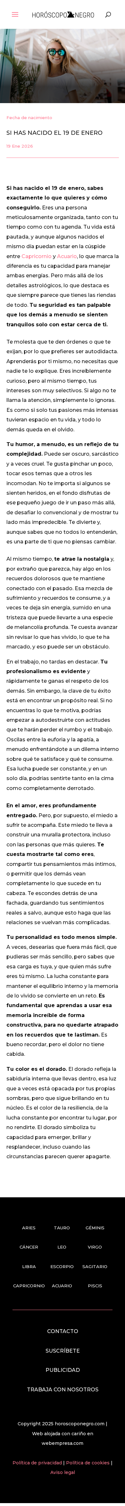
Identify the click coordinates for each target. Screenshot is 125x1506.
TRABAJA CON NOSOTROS (62, 1390)
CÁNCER (29, 1247)
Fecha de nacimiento (29, 117)
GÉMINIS (95, 1227)
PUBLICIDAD (63, 1370)
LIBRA (29, 1266)
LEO (61, 1247)
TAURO (62, 1227)
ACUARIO (62, 1285)
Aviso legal (62, 1472)
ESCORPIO (62, 1266)
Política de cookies (88, 1463)
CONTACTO (62, 1331)
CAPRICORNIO (29, 1285)
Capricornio (36, 256)
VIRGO (95, 1247)
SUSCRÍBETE (63, 1351)
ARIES (29, 1227)
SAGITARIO (94, 1266)
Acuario (67, 256)
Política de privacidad (38, 1463)
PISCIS (95, 1285)
